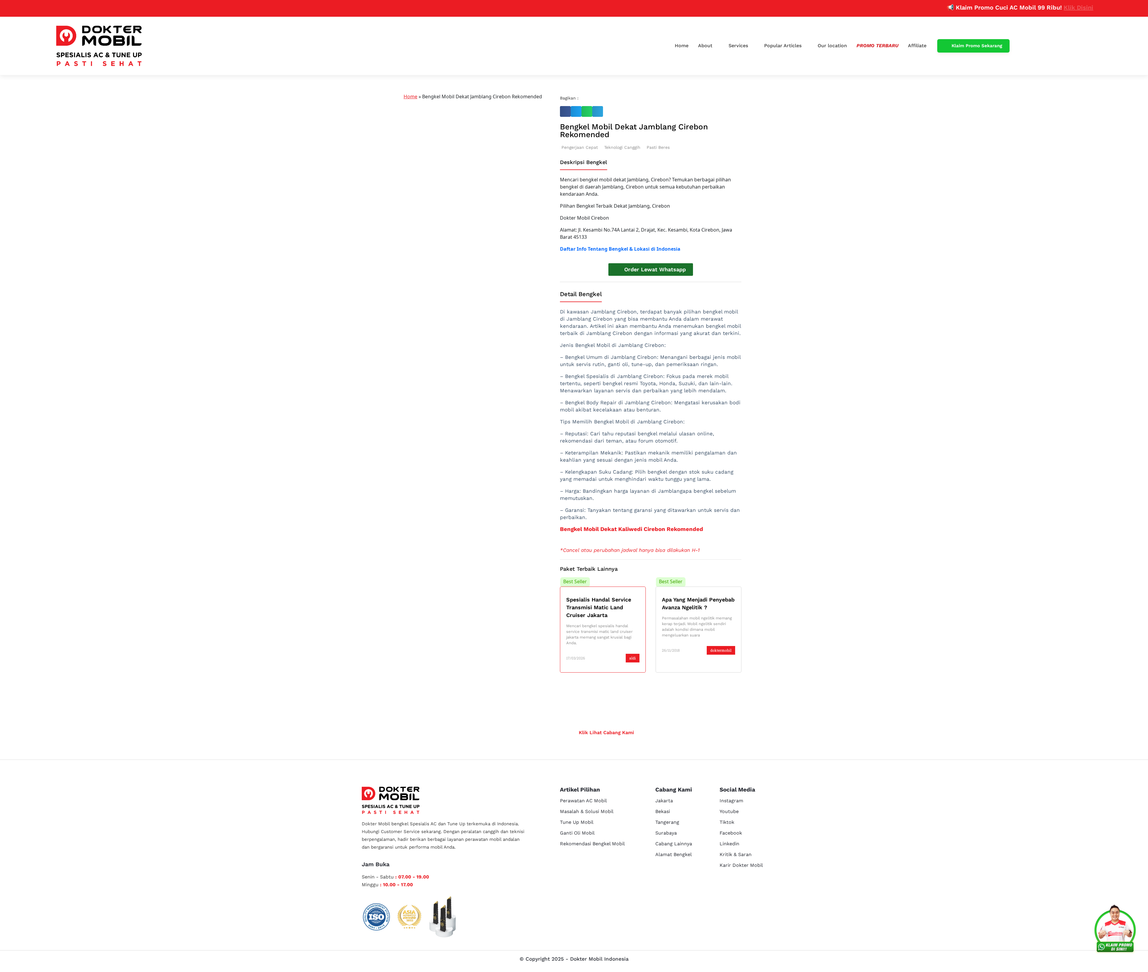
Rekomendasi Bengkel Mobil (592, 844)
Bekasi (662, 811)
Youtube (729, 811)
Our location (832, 45)
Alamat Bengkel (673, 854)
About (705, 45)
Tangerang (667, 822)
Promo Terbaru (877, 45)
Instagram (731, 800)
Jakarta (664, 800)
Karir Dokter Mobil (741, 865)
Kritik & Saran (736, 854)
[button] (565, 111)
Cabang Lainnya (673, 844)
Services (738, 45)
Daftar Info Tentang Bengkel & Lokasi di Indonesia (620, 249)
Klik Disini (1048, 7)
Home (682, 45)
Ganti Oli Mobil (577, 833)
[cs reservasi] (1115, 930)
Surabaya (666, 833)
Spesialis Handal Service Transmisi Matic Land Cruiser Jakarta (598, 607)
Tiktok (727, 822)
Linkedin (729, 844)
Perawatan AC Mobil (583, 800)
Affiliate (917, 45)
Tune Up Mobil (576, 822)
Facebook (731, 833)
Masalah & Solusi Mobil (586, 811)
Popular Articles (783, 45)
